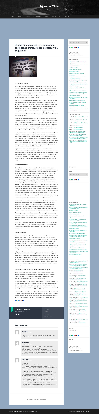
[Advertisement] (49, 27)
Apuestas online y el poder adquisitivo (77, 100)
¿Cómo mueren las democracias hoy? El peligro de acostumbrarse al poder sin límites (78, 83)
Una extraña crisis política (75, 95)
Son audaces (72, 75)
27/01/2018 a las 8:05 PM (27, 344)
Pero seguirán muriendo (74, 71)
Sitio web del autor (19, 314)
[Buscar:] (78, 42)
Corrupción (66, 16)
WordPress (34, 411)
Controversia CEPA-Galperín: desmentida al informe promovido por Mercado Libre (78, 93)
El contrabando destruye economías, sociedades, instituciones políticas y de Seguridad (36, 47)
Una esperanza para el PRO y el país (77, 105)
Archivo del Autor (16, 314)
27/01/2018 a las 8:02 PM (27, 332)
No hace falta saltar (74, 67)
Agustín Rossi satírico (74, 85)
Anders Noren (80, 411)
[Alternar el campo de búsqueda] (88, 16)
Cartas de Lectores (55, 16)
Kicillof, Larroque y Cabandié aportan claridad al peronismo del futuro (78, 65)
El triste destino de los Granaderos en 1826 (78, 107)
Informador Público (49, 6)
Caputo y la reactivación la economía (77, 73)
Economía (27, 16)
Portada (13, 16)
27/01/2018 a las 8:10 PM (27, 360)
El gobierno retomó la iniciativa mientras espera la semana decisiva (78, 78)
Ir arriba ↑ (87, 411)
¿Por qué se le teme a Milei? (75, 254)
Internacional (37, 16)
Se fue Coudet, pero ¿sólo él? (75, 69)
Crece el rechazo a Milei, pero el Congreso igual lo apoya (78, 117)
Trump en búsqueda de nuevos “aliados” (77, 90)
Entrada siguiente (48, 316)
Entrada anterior (48, 314)
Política (20, 16)
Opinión (46, 16)
